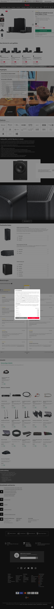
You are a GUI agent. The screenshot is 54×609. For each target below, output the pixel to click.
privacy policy (34, 305)
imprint (16, 306)
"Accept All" (23, 300)
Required (17, 308)
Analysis (17, 310)
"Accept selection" (17, 303)
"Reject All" (23, 297)
